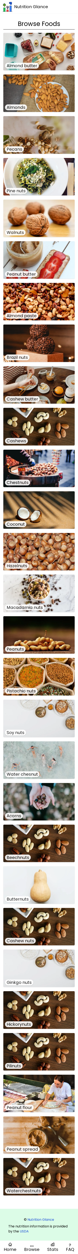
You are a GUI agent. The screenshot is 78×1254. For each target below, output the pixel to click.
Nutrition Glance (40, 1219)
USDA (24, 1231)
